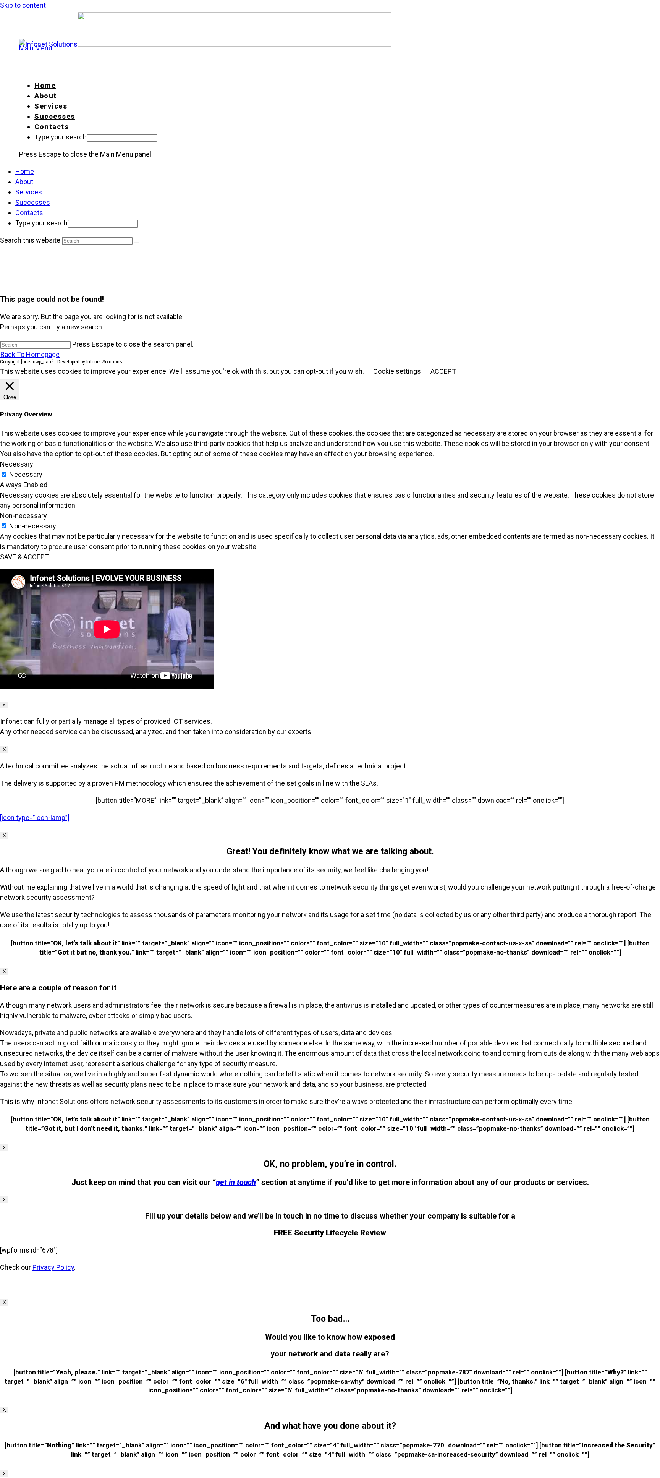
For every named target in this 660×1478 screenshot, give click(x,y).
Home (24, 171)
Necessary (25, 474)
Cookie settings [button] (397, 371)
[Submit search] (136, 242)
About (24, 182)
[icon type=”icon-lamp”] (35, 818)
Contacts (29, 213)
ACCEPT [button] (443, 371)
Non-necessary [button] (23, 516)
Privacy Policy (53, 1267)
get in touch (236, 1182)
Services (28, 192)
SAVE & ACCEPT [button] (24, 557)
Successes (32, 202)
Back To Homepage (30, 354)
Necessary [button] (16, 464)
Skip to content (23, 5)
